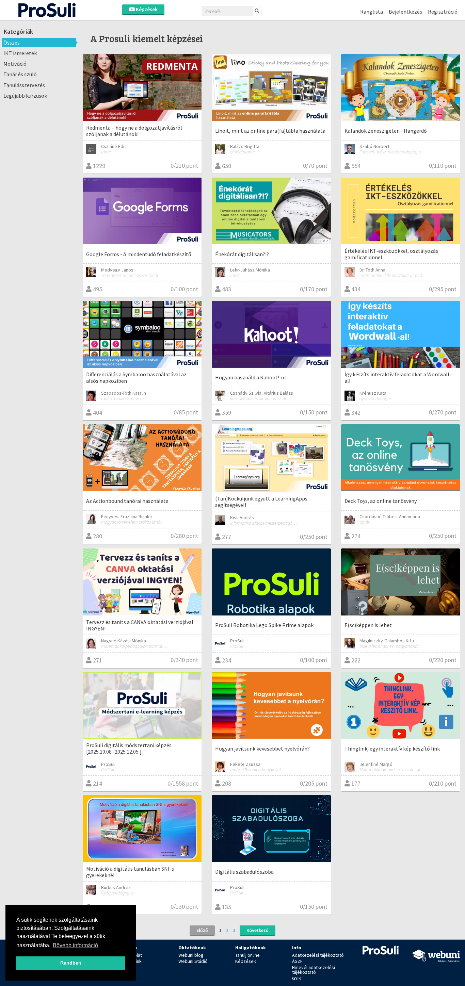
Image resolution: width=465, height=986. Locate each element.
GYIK (296, 978)
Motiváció (15, 63)
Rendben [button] (70, 963)
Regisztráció (443, 11)
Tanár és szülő (20, 74)
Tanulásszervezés (24, 85)
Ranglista (371, 11)
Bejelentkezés (405, 11)
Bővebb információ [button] (75, 945)
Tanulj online (247, 955)
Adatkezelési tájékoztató (318, 955)
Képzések (146, 9)
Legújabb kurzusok (25, 95)
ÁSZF (297, 961)
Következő (257, 930)
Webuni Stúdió (193, 961)
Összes (11, 42)
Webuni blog (191, 955)
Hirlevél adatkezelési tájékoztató (313, 969)
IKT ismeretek (20, 53)
